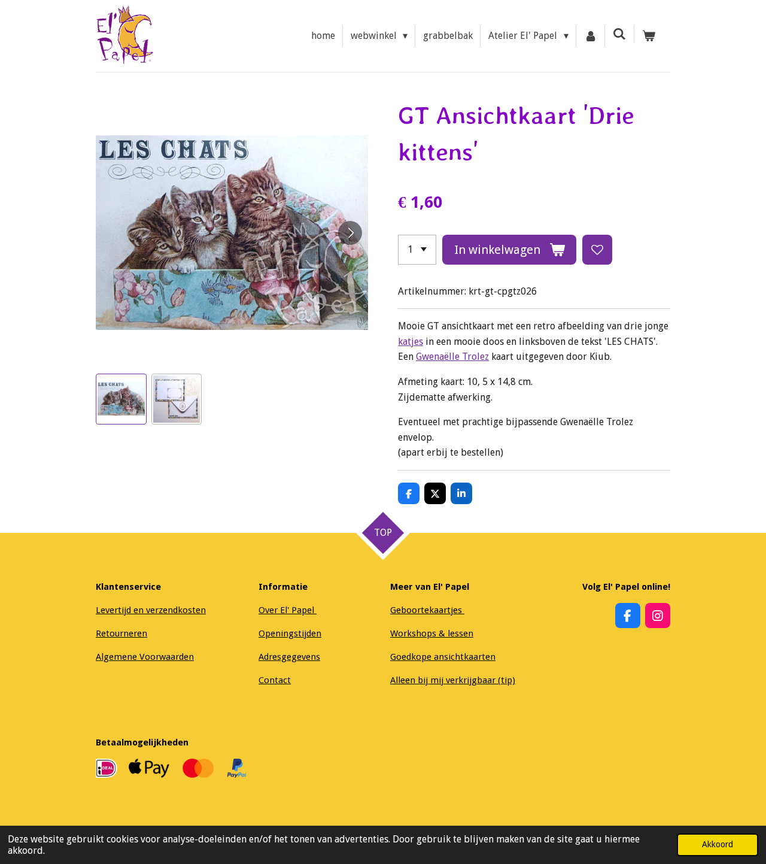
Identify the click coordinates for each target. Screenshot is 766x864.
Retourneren (121, 633)
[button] (121, 399)
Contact (275, 680)
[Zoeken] (619, 34)
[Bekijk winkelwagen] (648, 36)
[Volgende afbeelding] (350, 233)
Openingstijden (290, 633)
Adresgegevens (289, 656)
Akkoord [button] (717, 844)
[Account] (590, 36)
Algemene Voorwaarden (145, 656)
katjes (410, 341)
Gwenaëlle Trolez (452, 356)
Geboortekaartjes (427, 610)
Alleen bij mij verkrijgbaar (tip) (452, 680)
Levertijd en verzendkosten (151, 610)
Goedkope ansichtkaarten (443, 656)
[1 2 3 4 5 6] (417, 250)
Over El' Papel (288, 610)
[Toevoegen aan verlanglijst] (597, 250)
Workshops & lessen (431, 633)
